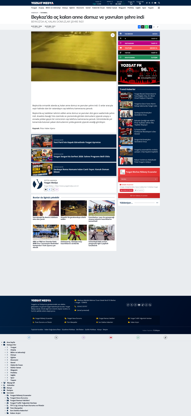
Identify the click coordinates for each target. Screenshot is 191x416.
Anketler (11, 385)
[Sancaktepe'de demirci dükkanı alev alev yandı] (46, 208)
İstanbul (43, 13)
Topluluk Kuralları (37, 329)
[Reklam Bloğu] (139, 73)
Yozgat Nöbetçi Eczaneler (43, 318)
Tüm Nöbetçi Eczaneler (140, 196)
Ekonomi (80, 8)
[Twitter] (53, 189)
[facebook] (29, 337)
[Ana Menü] (159, 8)
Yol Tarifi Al (140, 190)
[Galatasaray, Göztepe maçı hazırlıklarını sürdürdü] (74, 232)
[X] (131, 304)
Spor (144, 8)
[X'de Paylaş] (142, 26)
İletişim (105, 329)
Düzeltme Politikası (68, 329)
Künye (99, 329)
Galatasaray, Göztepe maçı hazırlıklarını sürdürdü (71, 243)
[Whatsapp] (146, 304)
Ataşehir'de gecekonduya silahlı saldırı (73, 218)
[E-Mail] (45, 189)
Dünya (65, 8)
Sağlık (138, 8)
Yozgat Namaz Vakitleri (107, 318)
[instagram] (83, 337)
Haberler (34, 13)
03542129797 (82, 306)
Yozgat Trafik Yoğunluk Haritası (141, 318)
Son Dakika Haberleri (105, 322)
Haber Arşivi (135, 322)
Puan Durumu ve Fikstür (43, 322)
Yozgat (34, 8)
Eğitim (72, 8)
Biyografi (11, 383)
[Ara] (159, 3)
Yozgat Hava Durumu (74, 318)
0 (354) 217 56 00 (127, 190)
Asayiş (41, 8)
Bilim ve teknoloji (53, 8)
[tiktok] (165, 337)
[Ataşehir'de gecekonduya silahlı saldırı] (74, 208)
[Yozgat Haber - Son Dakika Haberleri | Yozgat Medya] (42, 3)
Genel (88, 8)
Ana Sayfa (11, 342)
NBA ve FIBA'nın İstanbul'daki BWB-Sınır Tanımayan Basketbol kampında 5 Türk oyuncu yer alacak (45, 244)
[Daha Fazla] (150, 26)
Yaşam (151, 8)
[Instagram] (56, 189)
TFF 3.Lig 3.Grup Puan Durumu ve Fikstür (27, 405)
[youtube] (111, 337)
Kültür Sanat (111, 8)
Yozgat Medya (51, 182)
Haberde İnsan (98, 8)
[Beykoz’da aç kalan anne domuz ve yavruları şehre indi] (73, 56)
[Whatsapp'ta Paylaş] (146, 26)
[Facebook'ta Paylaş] (139, 26)
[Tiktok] (142, 304)
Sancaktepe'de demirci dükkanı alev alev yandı (45, 218)
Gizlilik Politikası (90, 329)
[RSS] (150, 304)
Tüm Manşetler (72, 322)
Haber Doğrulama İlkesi (52, 329)
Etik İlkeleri (80, 329)
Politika (131, 8)
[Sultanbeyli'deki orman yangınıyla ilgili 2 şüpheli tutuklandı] (102, 232)
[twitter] (56, 337)
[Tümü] (157, 203)
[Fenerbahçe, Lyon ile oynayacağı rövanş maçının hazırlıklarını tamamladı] (102, 208)
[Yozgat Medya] (37, 184)
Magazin (122, 8)
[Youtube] (139, 304)
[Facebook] (49, 189)
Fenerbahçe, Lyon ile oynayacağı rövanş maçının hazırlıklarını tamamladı (101, 219)
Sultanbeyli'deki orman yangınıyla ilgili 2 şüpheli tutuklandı (98, 243)
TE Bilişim (156, 330)
